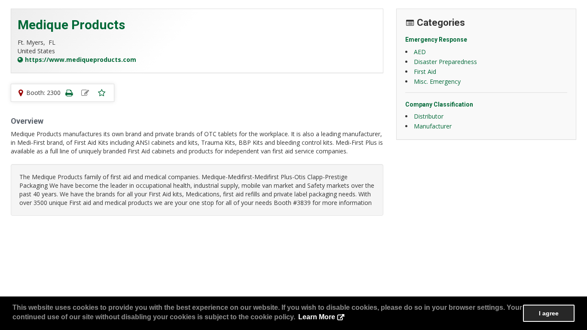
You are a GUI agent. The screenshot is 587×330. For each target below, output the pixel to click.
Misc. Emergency (437, 81)
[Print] (69, 93)
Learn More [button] (316, 317)
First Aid (425, 71)
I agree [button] (549, 313)
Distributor (428, 116)
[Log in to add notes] (85, 93)
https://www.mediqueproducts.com (80, 59)
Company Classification (439, 104)
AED (420, 52)
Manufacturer (433, 126)
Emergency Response (436, 39)
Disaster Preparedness (445, 62)
